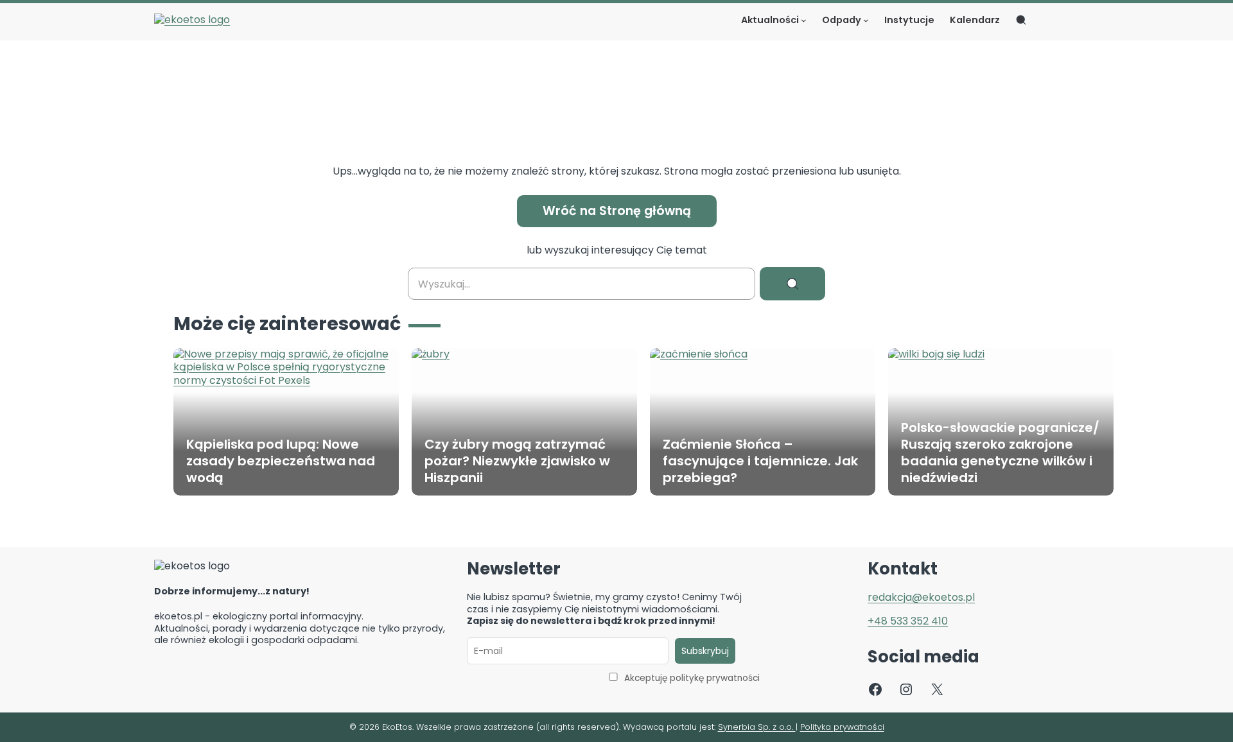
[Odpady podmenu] (866, 20)
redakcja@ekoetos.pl (921, 597)
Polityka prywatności (842, 726)
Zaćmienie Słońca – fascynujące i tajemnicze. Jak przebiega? (760, 461)
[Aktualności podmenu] (804, 20)
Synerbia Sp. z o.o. (757, 726)
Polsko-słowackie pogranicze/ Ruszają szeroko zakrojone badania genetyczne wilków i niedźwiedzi (1000, 452)
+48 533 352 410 (908, 621)
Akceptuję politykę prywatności (692, 678)
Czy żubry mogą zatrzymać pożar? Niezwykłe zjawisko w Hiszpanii (517, 461)
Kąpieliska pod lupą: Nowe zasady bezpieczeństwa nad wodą (280, 461)
